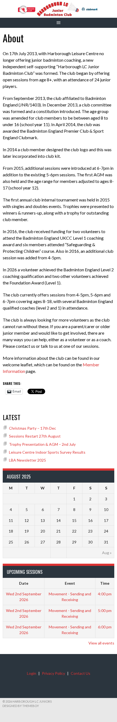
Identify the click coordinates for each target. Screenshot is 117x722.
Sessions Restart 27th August (35, 436)
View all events (101, 643)
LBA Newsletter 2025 (27, 460)
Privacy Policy (53, 673)
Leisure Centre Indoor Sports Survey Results (47, 452)
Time (104, 583)
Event (70, 583)
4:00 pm (105, 594)
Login (31, 673)
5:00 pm (105, 610)
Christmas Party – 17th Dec (32, 428)
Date (23, 583)
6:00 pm (105, 627)
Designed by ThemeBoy (20, 706)
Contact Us (80, 673)
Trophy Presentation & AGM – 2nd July (42, 444)
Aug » (107, 552)
